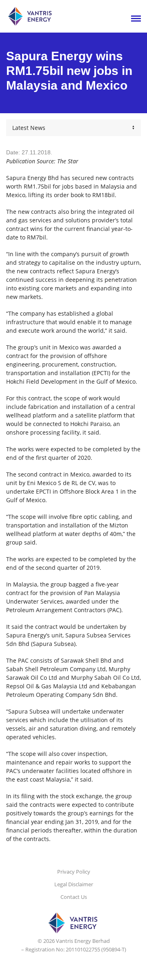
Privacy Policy (73, 871)
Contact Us (73, 897)
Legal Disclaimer (73, 884)
